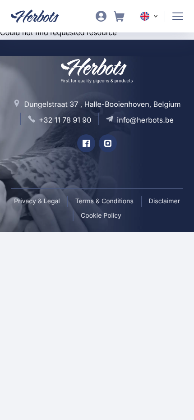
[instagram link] (108, 143)
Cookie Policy (101, 215)
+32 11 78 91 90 (65, 119)
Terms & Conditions (104, 201)
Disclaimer (164, 201)
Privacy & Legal (37, 201)
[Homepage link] (40, 16)
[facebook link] (86, 143)
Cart (119, 16)
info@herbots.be (145, 119)
